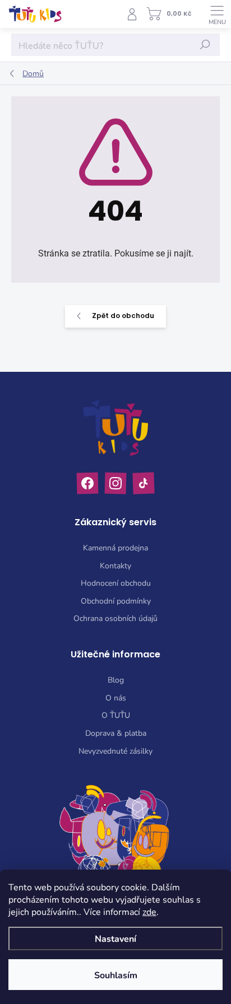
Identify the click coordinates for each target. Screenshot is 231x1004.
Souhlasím (115, 974)
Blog (116, 679)
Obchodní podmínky (116, 600)
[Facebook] (88, 483)
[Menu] (217, 14)
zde (149, 911)
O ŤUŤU (115, 714)
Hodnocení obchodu (116, 582)
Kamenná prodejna (115, 547)
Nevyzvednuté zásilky (115, 750)
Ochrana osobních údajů (115, 618)
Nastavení (115, 938)
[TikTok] (143, 483)
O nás (115, 697)
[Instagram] (116, 483)
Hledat (205, 44)
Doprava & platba (115, 732)
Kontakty (115, 565)
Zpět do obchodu (123, 315)
